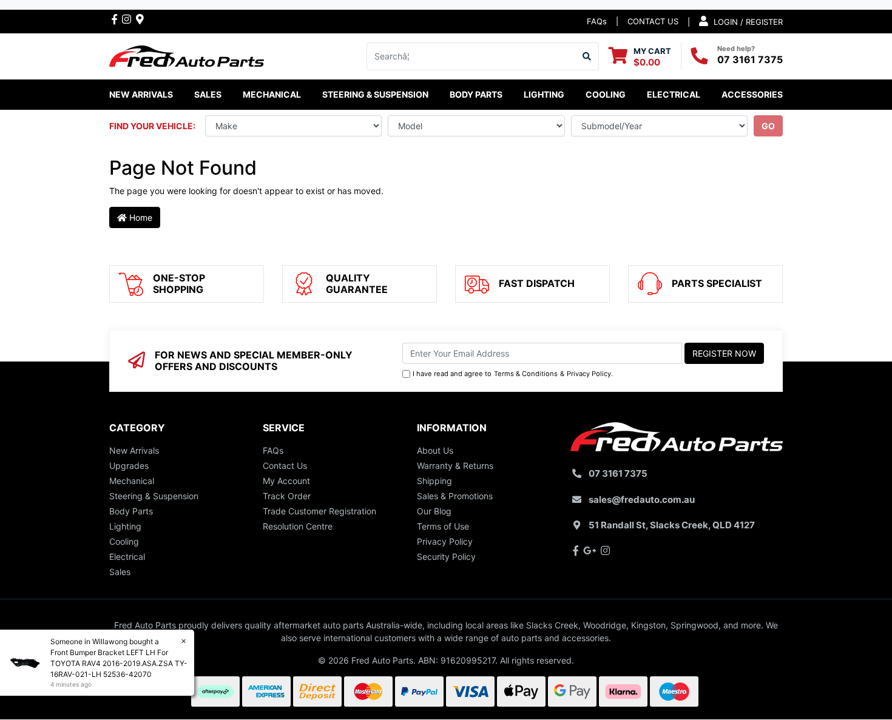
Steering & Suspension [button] (375, 94)
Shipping (434, 481)
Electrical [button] (673, 94)
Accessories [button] (752, 94)
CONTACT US (652, 21)
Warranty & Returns (455, 465)
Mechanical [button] (272, 94)
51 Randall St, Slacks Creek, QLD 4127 (672, 525)
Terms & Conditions (526, 373)
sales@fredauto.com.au (642, 499)
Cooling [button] (606, 94)
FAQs (597, 21)
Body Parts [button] (476, 94)
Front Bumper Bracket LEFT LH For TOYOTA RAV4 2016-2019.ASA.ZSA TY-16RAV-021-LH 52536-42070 (119, 663)
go (768, 126)
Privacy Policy (589, 373)
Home (139, 217)
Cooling (124, 541)
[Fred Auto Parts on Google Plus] (140, 19)
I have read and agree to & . (513, 373)
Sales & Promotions (455, 496)
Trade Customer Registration (319, 511)
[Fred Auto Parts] (186, 55)
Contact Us (285, 465)
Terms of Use (443, 526)
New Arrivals (141, 94)
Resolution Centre (298, 526)
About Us (435, 450)
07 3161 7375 (750, 59)
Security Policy (446, 556)
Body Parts (131, 511)
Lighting (125, 526)
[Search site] (587, 56)
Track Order (287, 496)
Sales (119, 572)
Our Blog (434, 511)
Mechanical (131, 481)
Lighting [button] (544, 94)
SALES (207, 94)
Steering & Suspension (153, 496)
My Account (286, 481)
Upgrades (129, 465)
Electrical (127, 556)
